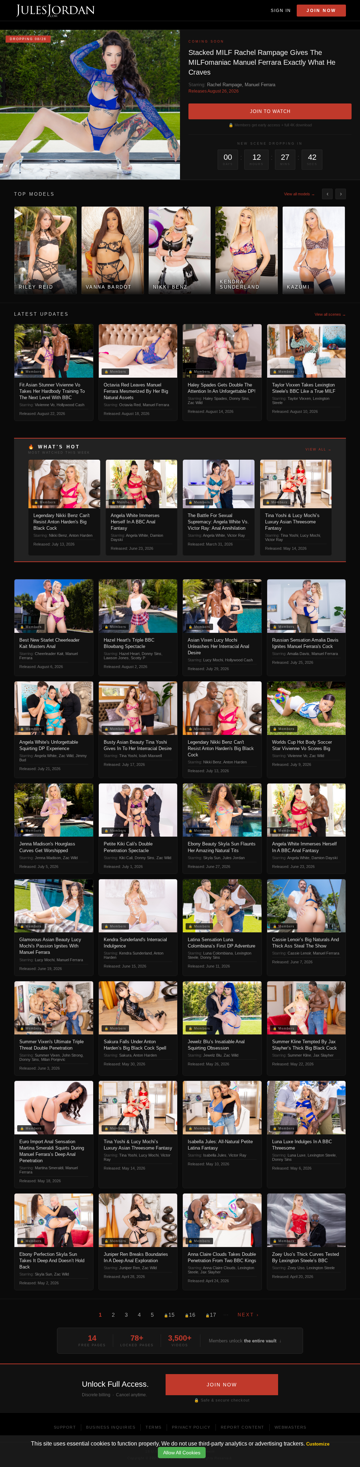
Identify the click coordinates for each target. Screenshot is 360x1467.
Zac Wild (195, 403)
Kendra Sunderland (135, 953)
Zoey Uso (296, 1268)
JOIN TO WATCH (270, 111)
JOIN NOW (222, 1384)
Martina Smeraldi (49, 1168)
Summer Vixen (47, 1055)
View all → (319, 449)
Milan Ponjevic (53, 1059)
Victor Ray (236, 535)
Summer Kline (299, 1055)
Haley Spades (215, 398)
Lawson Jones (116, 658)
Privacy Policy (191, 1427)
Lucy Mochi (310, 535)
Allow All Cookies (181, 1452)
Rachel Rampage (224, 84)
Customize (317, 1444)
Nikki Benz (58, 535)
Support (65, 1427)
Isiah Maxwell (150, 756)
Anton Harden (80, 535)
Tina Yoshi (289, 535)
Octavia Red (130, 405)
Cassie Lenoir (299, 953)
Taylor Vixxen (299, 398)
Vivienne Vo (44, 405)
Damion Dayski (324, 858)
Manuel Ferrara (260, 84)
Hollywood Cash (70, 405)
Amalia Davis (298, 653)
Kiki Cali (126, 858)
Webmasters (291, 1427)
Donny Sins (239, 398)
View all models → (299, 194)
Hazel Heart (129, 653)
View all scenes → (330, 314)
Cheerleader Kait (49, 653)
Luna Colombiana (218, 953)
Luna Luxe (297, 1155)
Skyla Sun (211, 858)
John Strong (72, 1055)
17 (210, 1315)
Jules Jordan (234, 858)
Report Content (242, 1427)
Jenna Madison (48, 858)
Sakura (125, 1055)
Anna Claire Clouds (219, 1268)
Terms (154, 1427)
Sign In (281, 10)
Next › (248, 1314)
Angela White (137, 535)
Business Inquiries (110, 1427)
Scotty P (138, 658)
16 (190, 1315)
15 (169, 1315)
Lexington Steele (322, 1155)
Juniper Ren (129, 1268)
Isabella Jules (214, 1155)
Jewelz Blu (212, 1055)
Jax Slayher (323, 1055)
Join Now (321, 10)
